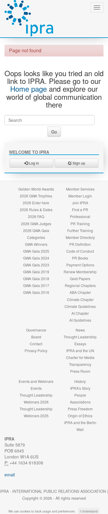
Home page (28, 88)
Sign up (78, 162)
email (9, 475)
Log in (33, 162)
